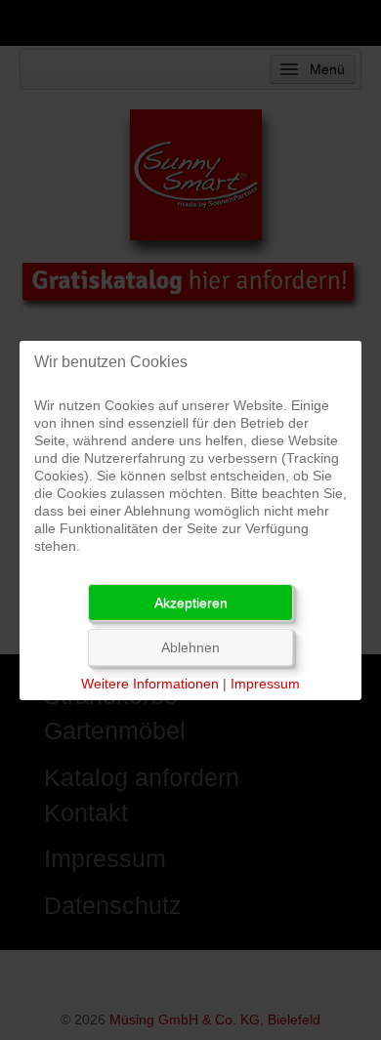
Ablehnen (190, 647)
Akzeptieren (191, 602)
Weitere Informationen (150, 683)
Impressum (265, 683)
